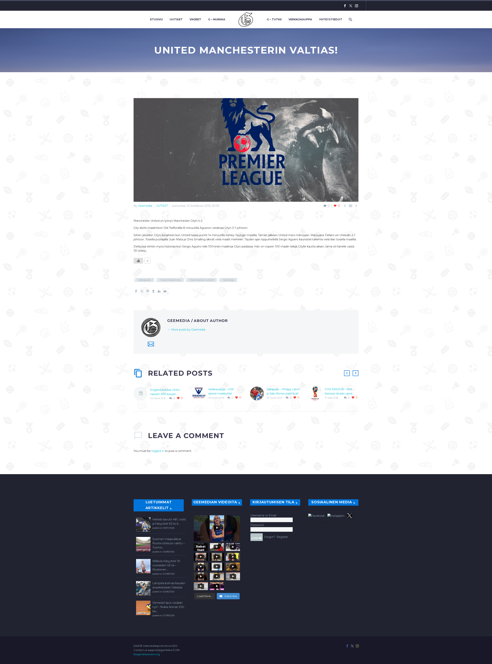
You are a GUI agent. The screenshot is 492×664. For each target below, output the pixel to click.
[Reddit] (164, 291)
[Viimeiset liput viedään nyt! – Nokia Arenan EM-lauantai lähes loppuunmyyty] (143, 608)
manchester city (170, 279)
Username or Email (263, 515)
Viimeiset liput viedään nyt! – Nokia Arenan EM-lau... (168, 607)
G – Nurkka (216, 19)
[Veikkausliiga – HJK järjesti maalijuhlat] (200, 393)
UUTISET (162, 206)
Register (282, 536)
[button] (347, 373)
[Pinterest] (147, 291)
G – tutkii (274, 19)
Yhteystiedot (330, 19)
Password (256, 525)
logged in (157, 451)
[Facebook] (345, 5)
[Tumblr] (153, 291)
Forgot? (269, 536)
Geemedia (145, 206)
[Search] (350, 19)
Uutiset (176, 19)
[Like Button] (138, 261)
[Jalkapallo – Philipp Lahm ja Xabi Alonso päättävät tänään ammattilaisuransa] (258, 393)
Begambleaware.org (147, 654)
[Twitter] (351, 5)
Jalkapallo (145, 279)
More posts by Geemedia (188, 329)
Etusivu (156, 19)
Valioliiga (228, 279)
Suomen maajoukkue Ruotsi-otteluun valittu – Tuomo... (168, 543)
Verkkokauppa (300, 19)
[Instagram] (356, 5)
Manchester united (202, 279)
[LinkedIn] (159, 291)
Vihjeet (195, 19)
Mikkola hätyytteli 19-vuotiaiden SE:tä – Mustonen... (166, 565)
